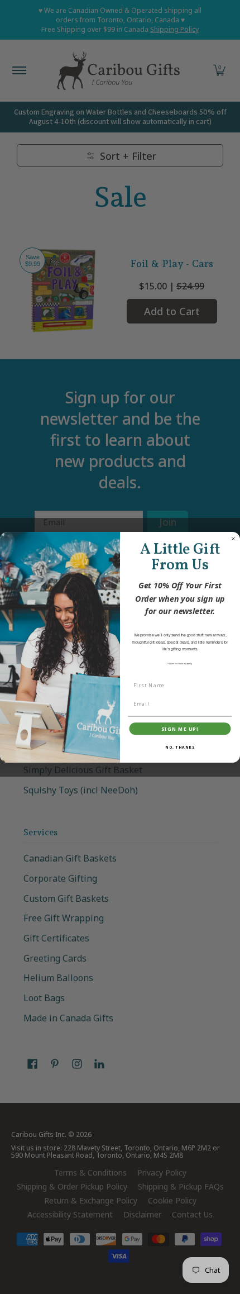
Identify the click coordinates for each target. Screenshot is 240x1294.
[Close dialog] (233, 538)
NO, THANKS (180, 746)
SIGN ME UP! (180, 728)
